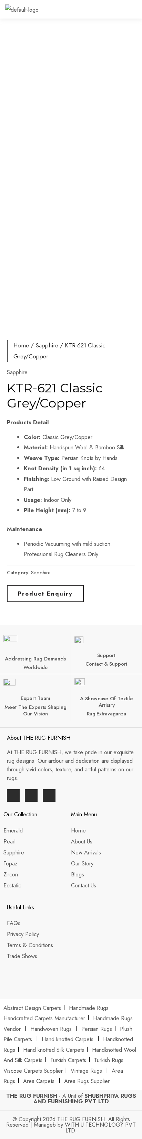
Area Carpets (38, 1081)
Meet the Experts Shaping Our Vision (35, 710)
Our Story (82, 863)
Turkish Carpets (68, 1060)
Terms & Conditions (30, 945)
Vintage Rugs (87, 1071)
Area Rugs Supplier (87, 1081)
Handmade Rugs (89, 1008)
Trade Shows (22, 956)
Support (106, 655)
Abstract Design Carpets (33, 1008)
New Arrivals (87, 852)
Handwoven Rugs (51, 1029)
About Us (82, 841)
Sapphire (47, 345)
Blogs (77, 874)
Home (21, 345)
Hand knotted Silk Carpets (53, 1050)
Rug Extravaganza (106, 713)
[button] (136, 11)
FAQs (13, 923)
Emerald (13, 830)
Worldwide (35, 667)
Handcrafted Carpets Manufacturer (44, 1018)
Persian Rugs (96, 1029)
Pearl (9, 841)
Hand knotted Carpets (67, 1039)
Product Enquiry (45, 593)
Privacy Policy (23, 934)
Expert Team (35, 698)
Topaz (10, 863)
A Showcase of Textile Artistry (106, 702)
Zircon (10, 874)
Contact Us (83, 885)
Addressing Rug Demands (35, 659)
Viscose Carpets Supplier (33, 1071)
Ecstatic (12, 885)
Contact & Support (106, 663)
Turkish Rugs (108, 1060)
